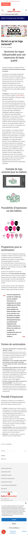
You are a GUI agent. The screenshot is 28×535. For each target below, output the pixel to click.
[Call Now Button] (3, 532)
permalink (9, 444)
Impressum (24, 531)
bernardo (10, 47)
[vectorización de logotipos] (14, 182)
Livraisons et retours (6, 475)
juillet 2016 (3, 459)
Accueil (2, 14)
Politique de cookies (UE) (7, 492)
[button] (26, 503)
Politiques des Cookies (6, 482)
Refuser (14, 523)
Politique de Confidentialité (7, 478)
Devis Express (6, 4)
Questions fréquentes (6, 468)
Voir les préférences (14, 528)
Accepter (14, 519)
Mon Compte (4, 488)
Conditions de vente (6, 471)
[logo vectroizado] (14, 199)
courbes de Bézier (19, 95)
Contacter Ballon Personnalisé (8, 485)
